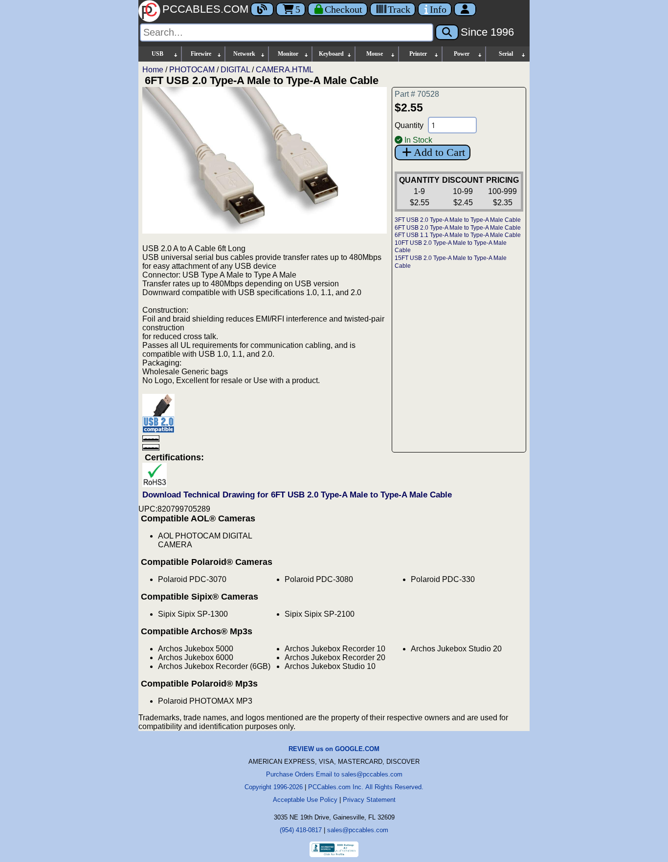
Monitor (288, 53)
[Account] (465, 9)
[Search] (447, 32)
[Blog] (262, 9)
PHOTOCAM (192, 69)
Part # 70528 (417, 94)
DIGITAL (235, 69)
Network (244, 53)
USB (157, 53)
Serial (506, 53)
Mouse (374, 53)
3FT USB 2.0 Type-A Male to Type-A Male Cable (458, 219)
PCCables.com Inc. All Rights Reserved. (365, 787)
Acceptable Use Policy (305, 799)
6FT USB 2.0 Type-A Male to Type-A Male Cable (458, 227)
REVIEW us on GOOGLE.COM (334, 749)
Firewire (201, 53)
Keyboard (331, 53)
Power (461, 53)
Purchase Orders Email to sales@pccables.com (334, 774)
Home (152, 69)
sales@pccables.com (357, 830)
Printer (418, 53)
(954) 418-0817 (301, 830)
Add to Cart (439, 152)
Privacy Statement (369, 799)
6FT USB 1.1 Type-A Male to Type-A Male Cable (458, 235)
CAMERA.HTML (284, 69)
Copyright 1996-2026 (274, 787)
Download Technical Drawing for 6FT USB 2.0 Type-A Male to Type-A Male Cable (297, 494)
